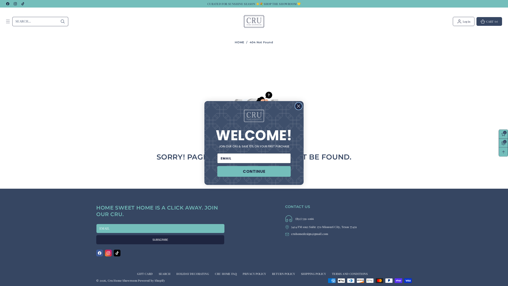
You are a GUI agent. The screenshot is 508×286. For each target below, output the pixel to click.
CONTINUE (254, 171)
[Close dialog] (298, 106)
